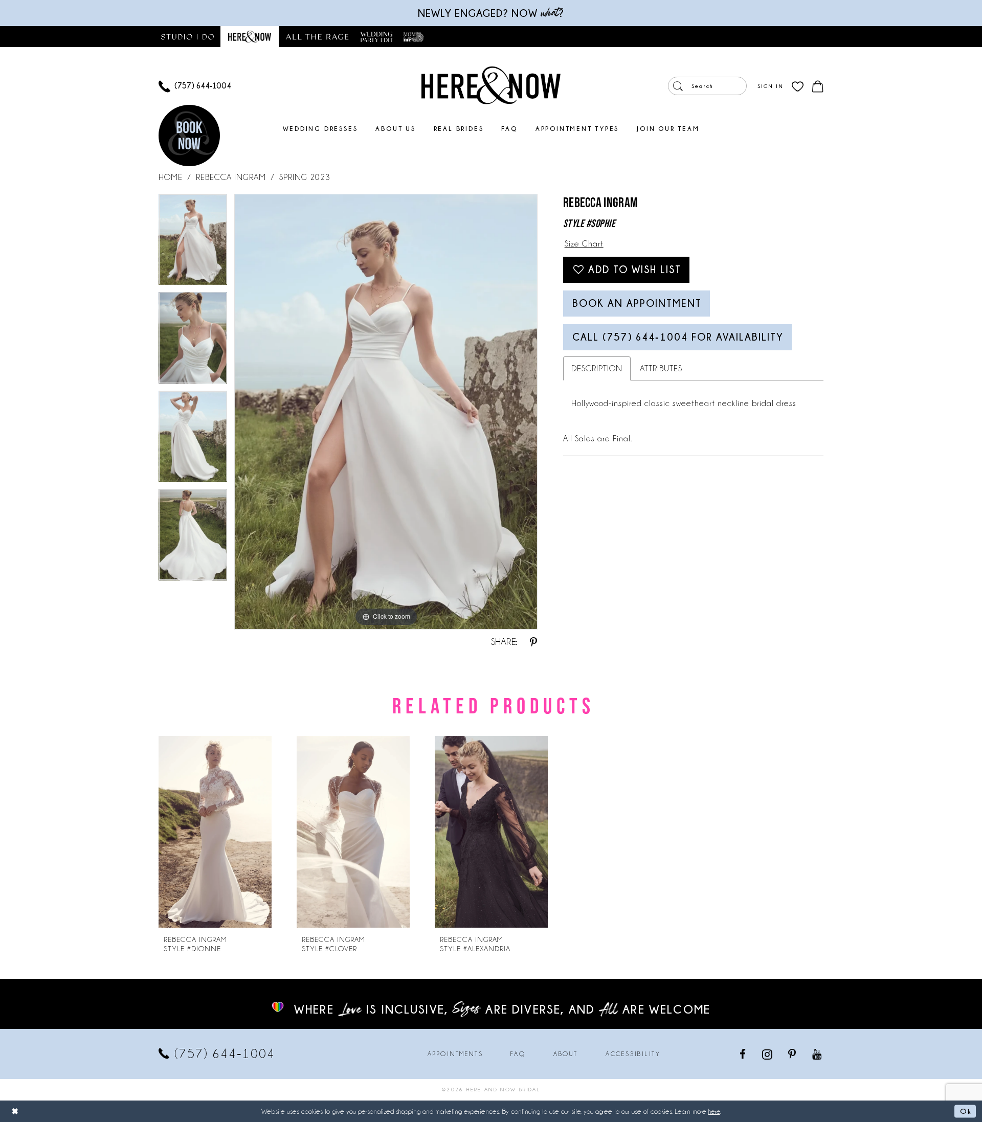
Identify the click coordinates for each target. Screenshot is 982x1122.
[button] (770, 86)
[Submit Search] (678, 86)
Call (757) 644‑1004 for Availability (678, 337)
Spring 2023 (304, 177)
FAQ (517, 1054)
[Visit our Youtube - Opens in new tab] (817, 1053)
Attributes (661, 368)
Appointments (455, 1054)
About (565, 1054)
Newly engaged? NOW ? (491, 13)
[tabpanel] (193, 243)
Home (171, 177)
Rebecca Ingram (231, 177)
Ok (965, 1111)
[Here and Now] (491, 85)
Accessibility (633, 1054)
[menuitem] (194, 86)
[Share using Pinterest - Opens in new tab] (533, 642)
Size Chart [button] (584, 243)
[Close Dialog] (15, 1111)
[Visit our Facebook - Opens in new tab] (743, 1053)
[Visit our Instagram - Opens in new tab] (768, 1054)
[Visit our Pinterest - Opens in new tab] (793, 1053)
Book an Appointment (637, 303)
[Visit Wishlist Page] (798, 86)
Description (596, 368)
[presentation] (215, 832)
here (714, 1111)
